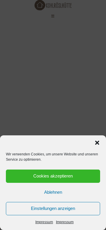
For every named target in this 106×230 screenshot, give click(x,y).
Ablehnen (53, 192)
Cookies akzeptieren (53, 175)
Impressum (44, 222)
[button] (97, 143)
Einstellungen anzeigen (53, 208)
